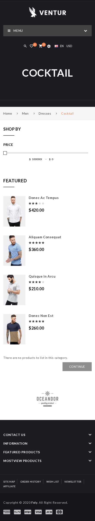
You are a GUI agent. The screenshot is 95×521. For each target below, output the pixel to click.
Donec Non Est (41, 316)
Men (25, 113)
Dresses (45, 113)
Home (7, 113)
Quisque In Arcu (42, 276)
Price (8, 145)
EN (62, 46)
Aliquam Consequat (45, 237)
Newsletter (73, 481)
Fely (34, 502)
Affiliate (9, 486)
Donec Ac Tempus (44, 198)
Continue (77, 366)
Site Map (9, 481)
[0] (40, 46)
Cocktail (67, 113)
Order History (30, 481)
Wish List (52, 481)
